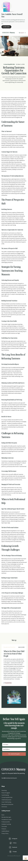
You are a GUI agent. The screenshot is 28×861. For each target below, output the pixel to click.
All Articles (4, 807)
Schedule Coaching (6, 824)
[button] (25, 32)
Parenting (4, 790)
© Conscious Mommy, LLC (14, 856)
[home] (8, 33)
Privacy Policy (5, 833)
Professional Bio (6, 822)
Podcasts (4, 829)
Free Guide (4, 826)
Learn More (6, 27)
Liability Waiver (5, 831)
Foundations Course (6, 819)
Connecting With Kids (9, 64)
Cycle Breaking (5, 795)
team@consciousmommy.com (9, 778)
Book (3, 815)
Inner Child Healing (6, 802)
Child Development (6, 800)
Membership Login (6, 817)
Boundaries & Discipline (9, 647)
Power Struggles (6, 793)
